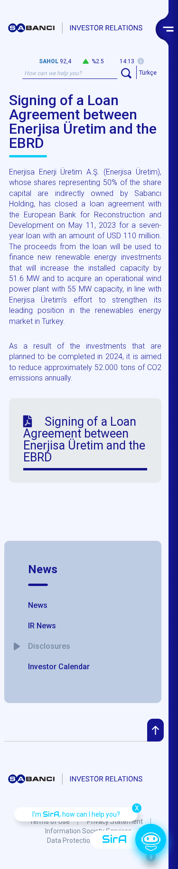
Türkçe (148, 72)
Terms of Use (49, 821)
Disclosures (49, 646)
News (42, 569)
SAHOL (48, 61)
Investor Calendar (59, 666)
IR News (42, 625)
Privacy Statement (115, 821)
